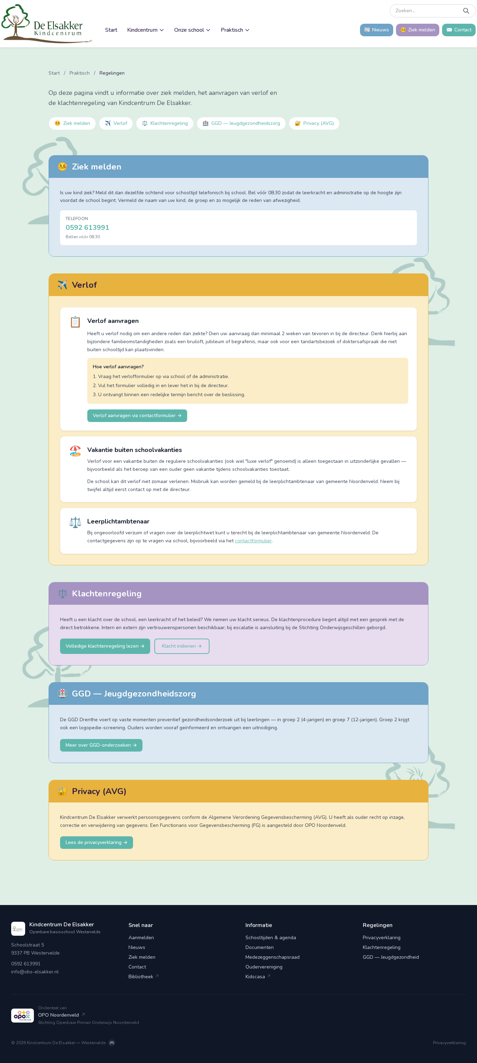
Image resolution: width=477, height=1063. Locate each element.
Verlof (116, 123)
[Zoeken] (466, 11)
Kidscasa (258, 976)
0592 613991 (87, 227)
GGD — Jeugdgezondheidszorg (241, 123)
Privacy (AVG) (314, 123)
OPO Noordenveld (62, 1015)
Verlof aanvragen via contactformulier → (137, 415)
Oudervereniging (263, 967)
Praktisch (232, 30)
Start (111, 30)
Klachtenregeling (165, 123)
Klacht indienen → (182, 646)
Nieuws (137, 947)
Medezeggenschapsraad (272, 957)
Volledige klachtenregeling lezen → (105, 646)
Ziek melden (72, 123)
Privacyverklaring (382, 937)
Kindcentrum (142, 30)
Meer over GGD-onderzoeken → (101, 745)
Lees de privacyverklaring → (96, 842)
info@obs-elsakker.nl (35, 971)
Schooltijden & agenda (270, 937)
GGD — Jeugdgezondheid (391, 957)
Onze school (189, 30)
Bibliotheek (144, 976)
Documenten (259, 947)
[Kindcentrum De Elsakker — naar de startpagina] (47, 23)
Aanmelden (141, 937)
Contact (137, 967)
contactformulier (253, 540)
